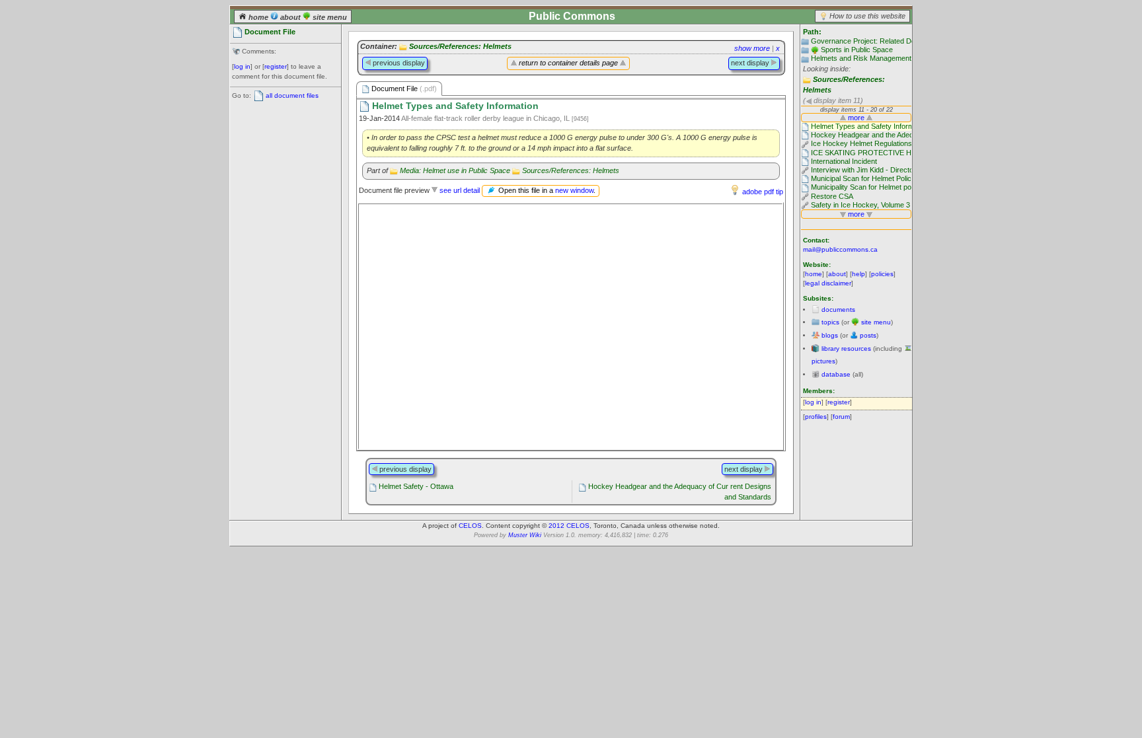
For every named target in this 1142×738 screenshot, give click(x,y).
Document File (403, 88)
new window (574, 190)
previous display (398, 63)
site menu (329, 17)
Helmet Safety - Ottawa (416, 486)
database (836, 374)
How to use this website (867, 16)
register (275, 66)
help (858, 273)
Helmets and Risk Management (861, 58)
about (290, 17)
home (258, 17)
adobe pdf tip (762, 192)
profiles (816, 416)
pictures (823, 361)
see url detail (459, 190)
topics (830, 322)
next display (751, 63)
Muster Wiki (524, 535)
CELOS (470, 525)
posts (868, 335)
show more (752, 48)
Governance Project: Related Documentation (882, 41)
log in (242, 66)
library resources (846, 348)
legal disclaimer (828, 283)
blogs (829, 335)
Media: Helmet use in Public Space (455, 170)
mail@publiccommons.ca (840, 249)
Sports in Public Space (857, 50)
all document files (292, 95)
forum (841, 416)
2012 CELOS (569, 525)
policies (882, 273)
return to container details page (568, 63)
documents (838, 309)
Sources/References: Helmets (460, 46)
